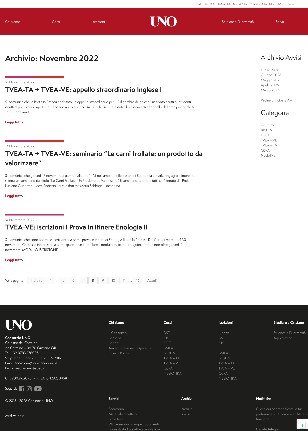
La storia (115, 337)
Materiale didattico (123, 413)
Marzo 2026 (270, 90)
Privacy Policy (119, 352)
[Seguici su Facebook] (21, 388)
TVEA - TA (49, 77)
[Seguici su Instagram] (28, 388)
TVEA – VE (269, 140)
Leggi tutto (14, 121)
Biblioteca (116, 418)
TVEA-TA (242, 4)
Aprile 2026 (270, 84)
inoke (21, 415)
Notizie (224, 332)
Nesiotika (268, 155)
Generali (267, 124)
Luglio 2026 (270, 69)
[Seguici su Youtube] (37, 388)
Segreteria (116, 408)
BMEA (221, 4)
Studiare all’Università (290, 332)
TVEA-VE (253, 4)
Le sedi (114, 342)
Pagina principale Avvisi (278, 100)
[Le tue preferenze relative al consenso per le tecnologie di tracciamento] (302, 425)
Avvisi (185, 413)
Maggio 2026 (271, 79)
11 (124, 280)
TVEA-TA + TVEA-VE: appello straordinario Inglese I (83, 89)
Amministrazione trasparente (130, 347)
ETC (205, 4)
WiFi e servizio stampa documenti (134, 424)
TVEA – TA (269, 145)
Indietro (37, 280)
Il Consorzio (118, 332)
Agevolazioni (283, 337)
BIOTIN (231, 4)
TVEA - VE (19, 77)
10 (113, 280)
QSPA (264, 4)
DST (199, 4)
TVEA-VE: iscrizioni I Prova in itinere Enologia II (76, 227)
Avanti (152, 280)
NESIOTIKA (275, 4)
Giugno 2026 (271, 74)
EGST (213, 4)
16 (138, 280)
